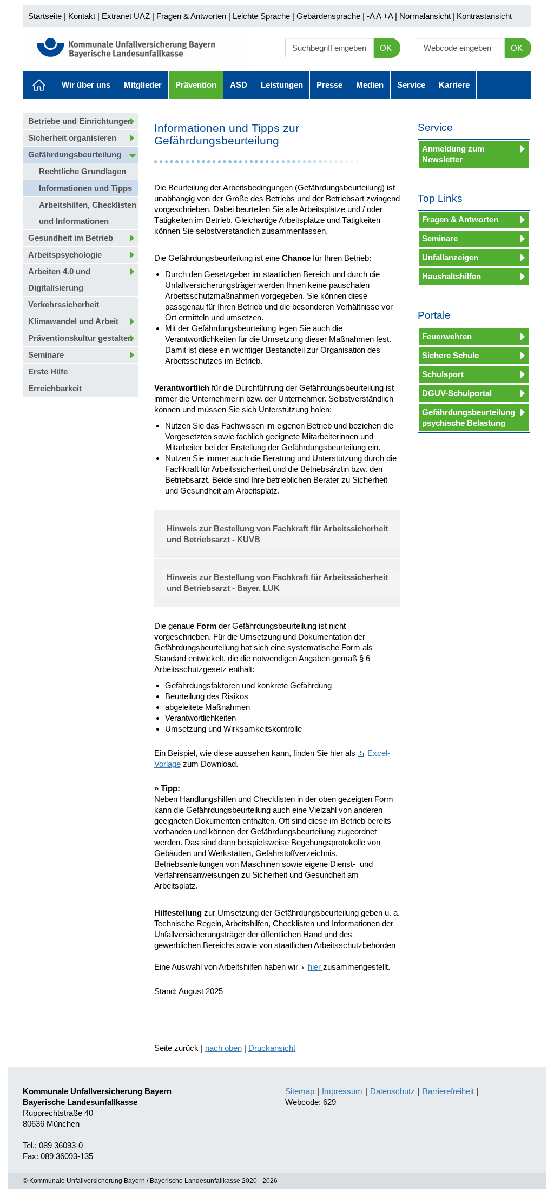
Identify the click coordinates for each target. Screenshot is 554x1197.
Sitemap (299, 1091)
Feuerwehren (447, 336)
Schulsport (443, 374)
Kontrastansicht (484, 16)
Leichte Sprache (261, 16)
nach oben (223, 1048)
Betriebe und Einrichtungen (80, 121)
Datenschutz (392, 1091)
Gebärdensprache (328, 16)
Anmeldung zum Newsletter (453, 154)
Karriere (454, 84)
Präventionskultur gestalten (80, 338)
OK (386, 47)
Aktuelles (39, 85)
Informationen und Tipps (85, 188)
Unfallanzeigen (450, 257)
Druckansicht (271, 1048)
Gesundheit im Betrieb (70, 237)
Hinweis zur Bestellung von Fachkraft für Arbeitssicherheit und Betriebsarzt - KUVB (277, 534)
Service (411, 84)
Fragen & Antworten (191, 16)
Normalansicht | (427, 16)
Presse (329, 84)
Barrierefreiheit (448, 1091)
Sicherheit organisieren (72, 137)
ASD (238, 84)
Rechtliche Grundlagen (82, 171)
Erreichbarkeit (55, 388)
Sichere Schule (450, 355)
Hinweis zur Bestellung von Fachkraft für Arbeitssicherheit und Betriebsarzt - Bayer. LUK (277, 583)
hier (315, 966)
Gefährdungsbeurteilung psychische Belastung (468, 417)
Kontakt (81, 16)
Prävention (195, 84)
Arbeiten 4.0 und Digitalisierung (59, 279)
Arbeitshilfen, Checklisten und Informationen (87, 213)
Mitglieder (143, 84)
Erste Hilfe (48, 371)
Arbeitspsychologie (65, 254)
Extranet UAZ (126, 16)
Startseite (45, 16)
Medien (370, 84)
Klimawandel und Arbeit (73, 321)
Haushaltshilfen (451, 276)
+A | (389, 16)
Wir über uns (86, 84)
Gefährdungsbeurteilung (74, 154)
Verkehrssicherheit (63, 304)
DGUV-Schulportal (457, 393)
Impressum (342, 1091)
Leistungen (282, 84)
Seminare (46, 354)
